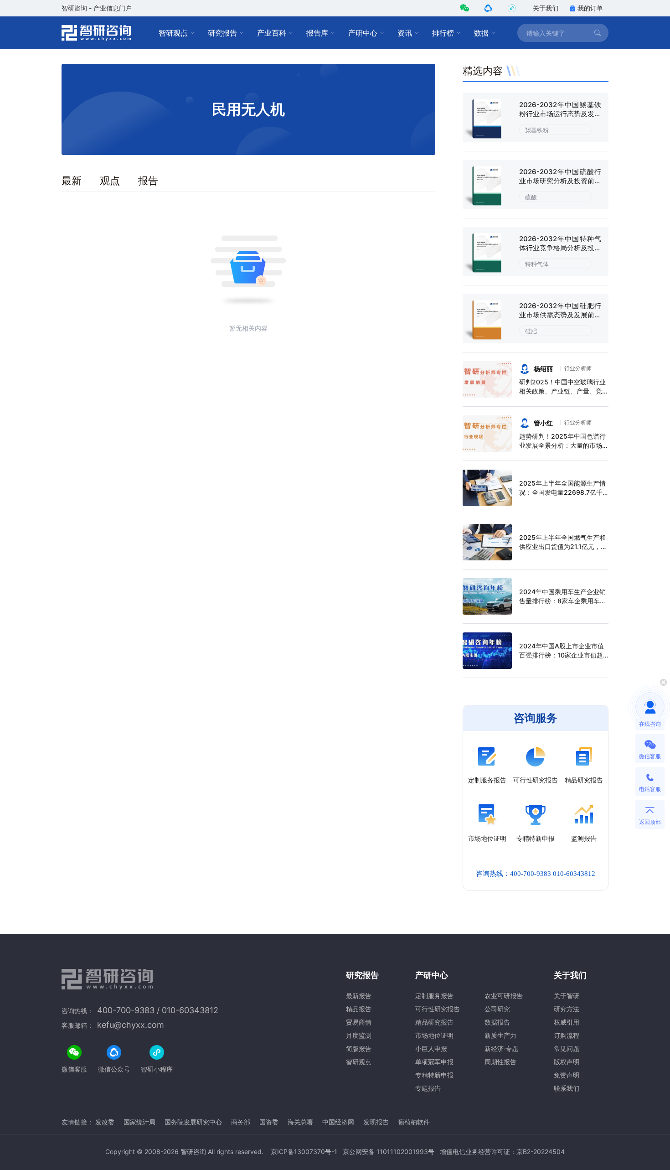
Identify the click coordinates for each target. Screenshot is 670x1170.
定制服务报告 (434, 995)
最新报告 (358, 995)
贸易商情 (358, 1022)
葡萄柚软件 (414, 1122)
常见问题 (566, 1048)
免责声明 (566, 1075)
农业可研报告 (503, 995)
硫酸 (531, 197)
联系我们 (566, 1088)
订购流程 (566, 1035)
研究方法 (566, 1009)
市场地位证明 (434, 1035)
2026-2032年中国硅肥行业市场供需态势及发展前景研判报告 (560, 314)
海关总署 (300, 1122)
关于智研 (566, 995)
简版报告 (358, 1048)
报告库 (317, 32)
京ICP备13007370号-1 (304, 1151)
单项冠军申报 (434, 1062)
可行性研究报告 (437, 1009)
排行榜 (443, 32)
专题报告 (428, 1088)
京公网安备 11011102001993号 (388, 1151)
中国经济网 (338, 1122)
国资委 (268, 1122)
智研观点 (173, 32)
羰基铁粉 (537, 130)
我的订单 (590, 8)
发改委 (104, 1122)
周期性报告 (500, 1062)
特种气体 (537, 264)
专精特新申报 (434, 1075)
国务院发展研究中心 (193, 1122)
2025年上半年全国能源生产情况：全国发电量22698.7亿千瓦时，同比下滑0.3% (562, 492)
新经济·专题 (501, 1048)
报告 (148, 180)
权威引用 (566, 1022)
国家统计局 (139, 1122)
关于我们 (545, 8)
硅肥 (531, 331)
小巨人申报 (431, 1048)
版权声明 (566, 1062)
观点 (110, 180)
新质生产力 (500, 1035)
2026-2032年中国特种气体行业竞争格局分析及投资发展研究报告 (560, 247)
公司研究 (497, 1009)
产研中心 (362, 32)
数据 (481, 32)
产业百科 (271, 32)
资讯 (404, 32)
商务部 (240, 1122)
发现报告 (376, 1122)
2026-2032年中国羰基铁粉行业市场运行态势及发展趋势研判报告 (560, 113)
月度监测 (358, 1035)
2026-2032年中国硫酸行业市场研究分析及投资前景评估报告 (560, 180)
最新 (72, 180)
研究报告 (222, 32)
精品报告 (358, 1009)
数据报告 (497, 1022)
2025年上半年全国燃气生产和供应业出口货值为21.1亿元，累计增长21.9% (563, 546)
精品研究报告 (434, 1022)
